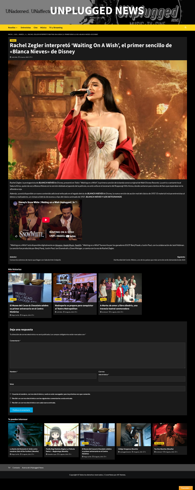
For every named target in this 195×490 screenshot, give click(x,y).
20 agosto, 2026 (26, 315)
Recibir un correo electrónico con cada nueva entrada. (34, 403)
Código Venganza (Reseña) (128, 449)
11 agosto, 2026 (115, 312)
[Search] (185, 28)
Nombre (13, 371)
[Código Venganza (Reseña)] (133, 434)
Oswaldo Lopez (52, 454)
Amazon (59, 245)
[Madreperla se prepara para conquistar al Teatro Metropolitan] (75, 287)
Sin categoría (159, 443)
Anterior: (35, 258)
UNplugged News (97, 11)
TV (9, 467)
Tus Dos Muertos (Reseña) (164, 449)
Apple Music (68, 245)
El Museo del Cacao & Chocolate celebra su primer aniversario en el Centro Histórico (29, 308)
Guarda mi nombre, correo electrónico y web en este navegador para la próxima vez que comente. (51, 394)
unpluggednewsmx (125, 452)
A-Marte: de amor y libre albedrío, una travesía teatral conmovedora (119, 307)
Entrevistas (26, 27)
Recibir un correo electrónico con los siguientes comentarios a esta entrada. (42, 398)
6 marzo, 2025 (24, 57)
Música (43, 27)
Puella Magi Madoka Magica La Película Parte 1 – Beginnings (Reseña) (60, 450)
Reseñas (11, 27)
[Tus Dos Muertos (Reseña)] (170, 434)
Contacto (16, 467)
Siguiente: (149, 258)
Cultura (13, 40)
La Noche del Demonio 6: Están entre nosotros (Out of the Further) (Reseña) (24, 450)
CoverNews (109, 475)
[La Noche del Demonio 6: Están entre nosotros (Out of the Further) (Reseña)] (25, 434)
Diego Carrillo (15, 315)
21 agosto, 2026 (26, 454)
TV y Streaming (56, 27)
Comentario (15, 340)
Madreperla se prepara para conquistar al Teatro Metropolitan (74, 307)
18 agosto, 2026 (69, 312)
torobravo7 (105, 312)
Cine (35, 27)
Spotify (78, 245)
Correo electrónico (104, 373)
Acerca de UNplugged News (33, 467)
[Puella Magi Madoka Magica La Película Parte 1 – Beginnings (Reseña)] (61, 434)
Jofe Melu (14, 57)
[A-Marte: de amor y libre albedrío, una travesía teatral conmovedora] (120, 287)
